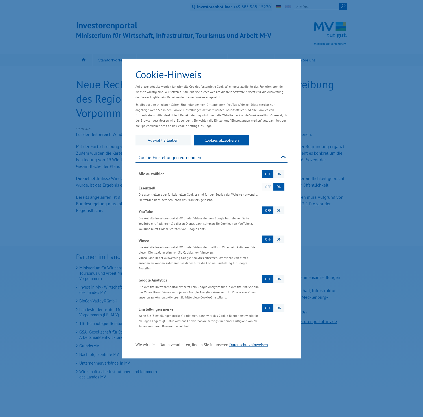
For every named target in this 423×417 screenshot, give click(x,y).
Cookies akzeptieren (222, 140)
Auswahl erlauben (163, 140)
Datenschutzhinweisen (248, 344)
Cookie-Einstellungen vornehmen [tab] (170, 157)
